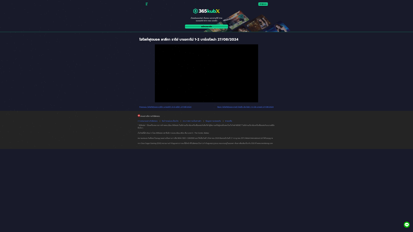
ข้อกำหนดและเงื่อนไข (170, 121)
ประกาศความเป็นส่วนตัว (192, 121)
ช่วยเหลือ (228, 121)
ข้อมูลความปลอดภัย (213, 121)
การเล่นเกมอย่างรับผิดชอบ (148, 121)
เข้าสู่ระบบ (263, 4)
